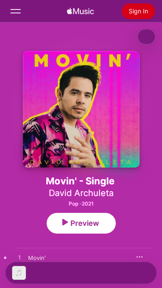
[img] (80, 11)
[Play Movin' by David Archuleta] (19, 258)
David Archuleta (81, 193)
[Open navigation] (15, 11)
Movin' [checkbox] (37, 257)
